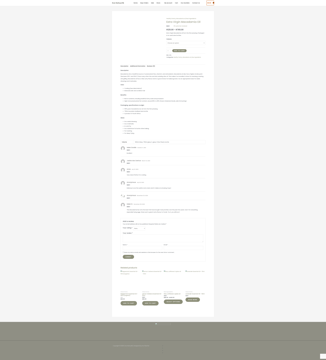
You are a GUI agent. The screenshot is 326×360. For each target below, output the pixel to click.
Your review (128, 233)
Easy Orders (144, 3)
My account (168, 3)
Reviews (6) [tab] (151, 66)
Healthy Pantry (171, 18)
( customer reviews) (180, 26)
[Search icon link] (204, 3)
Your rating (127, 228)
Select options (173, 302)
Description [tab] (124, 66)
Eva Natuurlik (118, 3)
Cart (176, 3)
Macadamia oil (180, 18)
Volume (169, 39)
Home (136, 3)
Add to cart (179, 51)
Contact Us (196, 3)
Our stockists (185, 3)
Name (125, 245)
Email (166, 245)
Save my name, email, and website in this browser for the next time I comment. (149, 252)
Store (158, 3)
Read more (192, 300)
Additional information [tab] (137, 66)
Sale (152, 3)
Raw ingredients (191, 18)
